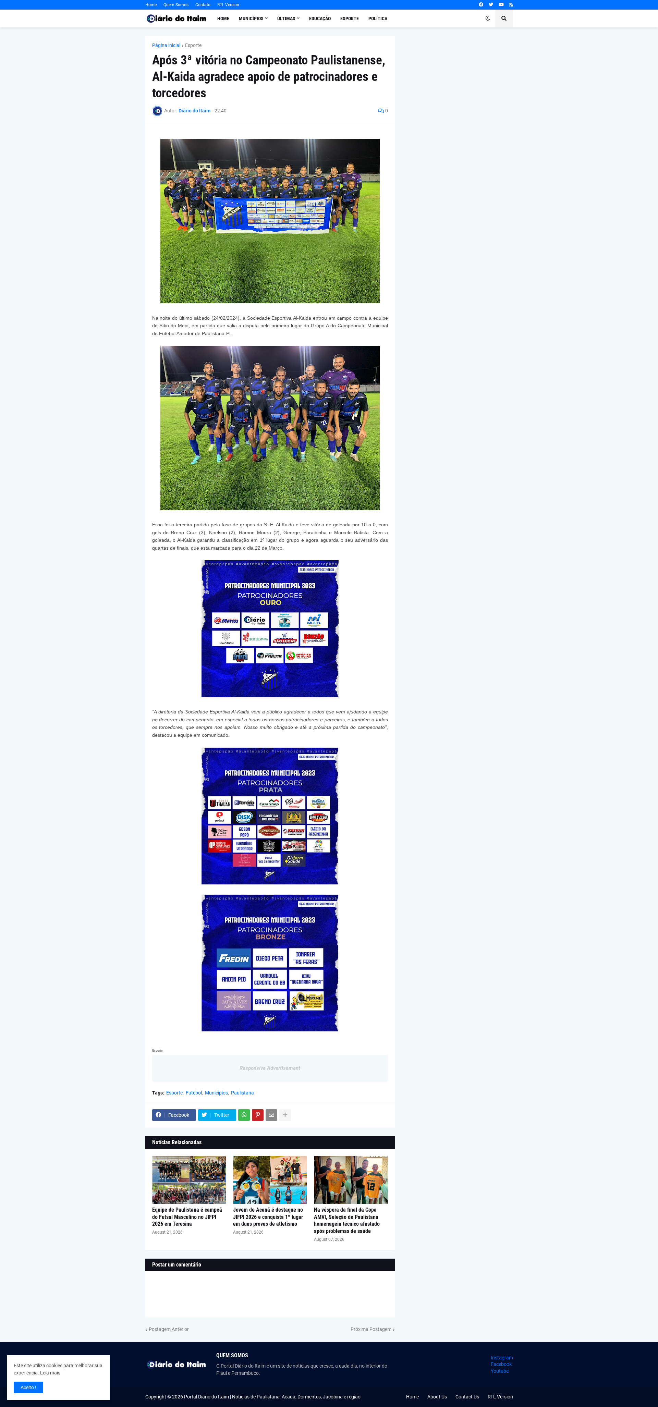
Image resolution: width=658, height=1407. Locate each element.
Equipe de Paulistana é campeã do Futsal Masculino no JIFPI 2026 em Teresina (187, 1217)
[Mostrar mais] (285, 1115)
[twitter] (491, 5)
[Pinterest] (258, 1115)
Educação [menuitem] (320, 18)
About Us (437, 1396)
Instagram (502, 1357)
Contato (202, 4)
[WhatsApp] (244, 1115)
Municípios (216, 1092)
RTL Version (228, 4)
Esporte (193, 45)
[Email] (271, 1115)
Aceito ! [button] (28, 1387)
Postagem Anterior (169, 1329)
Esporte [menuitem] (349, 18)
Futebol (194, 1092)
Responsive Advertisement (270, 1068)
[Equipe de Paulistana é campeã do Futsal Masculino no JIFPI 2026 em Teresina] (189, 1180)
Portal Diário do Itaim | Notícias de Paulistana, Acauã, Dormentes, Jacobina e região (272, 1396)
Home (151, 4)
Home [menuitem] (223, 18)
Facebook (501, 1364)
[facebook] (481, 5)
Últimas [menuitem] (286, 18)
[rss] (511, 5)
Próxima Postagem (371, 1329)
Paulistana (242, 1092)
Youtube (500, 1371)
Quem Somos (175, 4)
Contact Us (467, 1396)
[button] (487, 18)
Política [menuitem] (377, 18)
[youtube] (501, 5)
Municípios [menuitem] (251, 18)
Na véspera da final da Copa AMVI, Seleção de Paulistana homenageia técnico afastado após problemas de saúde (347, 1220)
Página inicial (166, 45)
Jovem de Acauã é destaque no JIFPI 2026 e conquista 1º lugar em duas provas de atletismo (268, 1217)
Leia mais (50, 1372)
